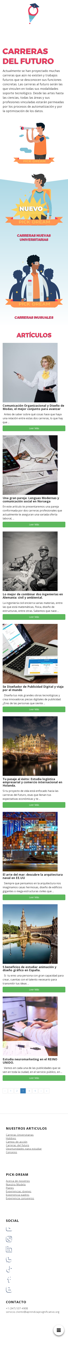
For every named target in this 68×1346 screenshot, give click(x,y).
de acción (21, 1141)
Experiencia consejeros (20, 1198)
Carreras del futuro (17, 1145)
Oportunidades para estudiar (24, 1148)
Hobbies (11, 1138)
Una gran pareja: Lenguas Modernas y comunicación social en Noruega (31, 499)
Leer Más (34, 428)
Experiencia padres (17, 1194)
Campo (10, 1141)
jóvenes (26, 1191)
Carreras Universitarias (20, 1134)
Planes (10, 1187)
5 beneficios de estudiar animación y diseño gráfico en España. (29, 968)
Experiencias (14, 1191)
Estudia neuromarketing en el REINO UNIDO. (30, 1060)
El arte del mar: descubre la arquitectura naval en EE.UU (33, 876)
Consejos (11, 1152)
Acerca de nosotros (18, 1181)
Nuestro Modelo (16, 1184)
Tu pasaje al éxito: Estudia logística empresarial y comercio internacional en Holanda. (32, 782)
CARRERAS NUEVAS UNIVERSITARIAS (34, 237)
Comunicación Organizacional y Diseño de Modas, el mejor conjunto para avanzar (33, 407)
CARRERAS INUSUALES (34, 317)
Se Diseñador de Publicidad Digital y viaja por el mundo (33, 688)
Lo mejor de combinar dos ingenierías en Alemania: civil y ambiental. (33, 595)
